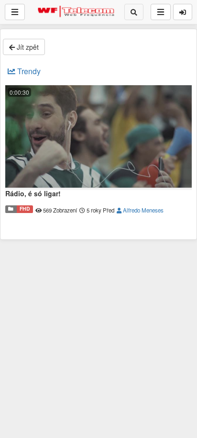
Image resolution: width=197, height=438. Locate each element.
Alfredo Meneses (142, 210)
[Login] (182, 12)
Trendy (28, 71)
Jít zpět (27, 47)
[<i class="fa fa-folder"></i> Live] (11, 209)
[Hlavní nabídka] (15, 12)
